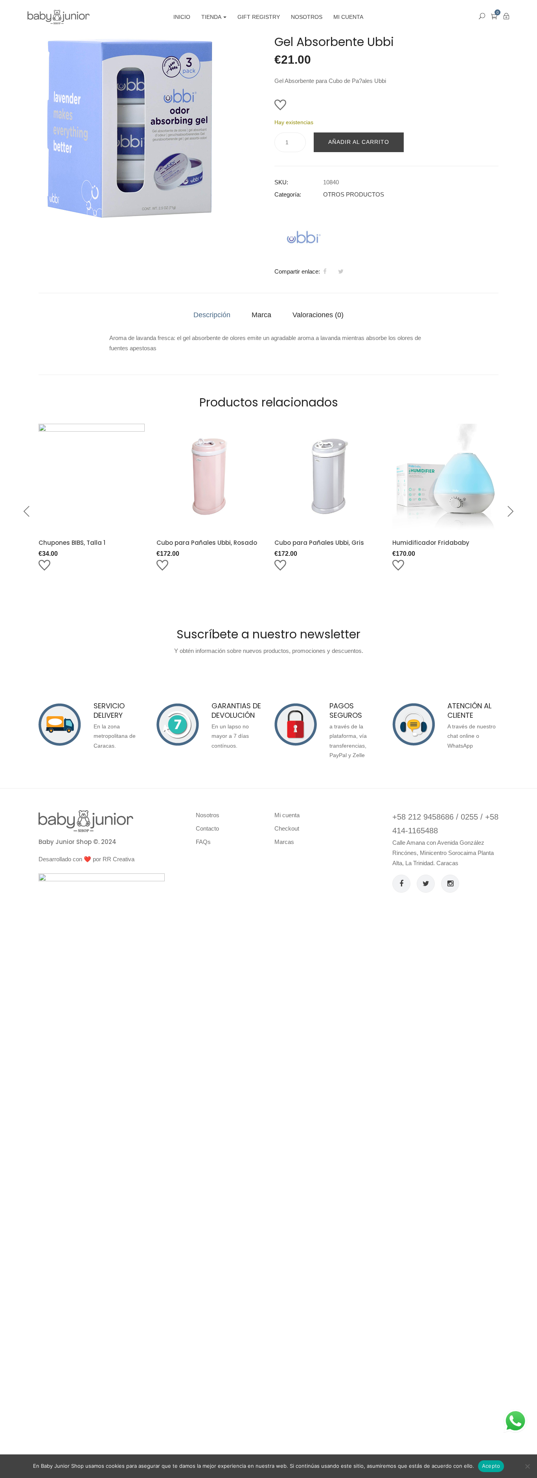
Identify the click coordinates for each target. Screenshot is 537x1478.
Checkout (286, 828)
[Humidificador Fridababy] (445, 477)
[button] (494, 16)
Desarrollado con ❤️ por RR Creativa (86, 859)
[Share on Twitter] (341, 272)
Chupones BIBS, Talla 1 (72, 543)
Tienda (212, 17)
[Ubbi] (303, 237)
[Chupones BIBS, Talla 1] (92, 477)
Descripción (211, 315)
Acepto (491, 1466)
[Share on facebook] (325, 272)
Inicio (181, 17)
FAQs (203, 841)
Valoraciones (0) (318, 315)
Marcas (284, 841)
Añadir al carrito (358, 142)
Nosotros (306, 17)
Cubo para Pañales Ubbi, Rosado (206, 543)
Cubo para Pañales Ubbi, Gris (319, 543)
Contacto (207, 828)
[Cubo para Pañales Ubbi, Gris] (327, 477)
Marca (261, 315)
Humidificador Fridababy (430, 543)
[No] (527, 1466)
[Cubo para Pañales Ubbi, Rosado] (209, 477)
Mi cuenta (348, 17)
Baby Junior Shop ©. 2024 (77, 842)
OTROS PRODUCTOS (353, 194)
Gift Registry (258, 17)
